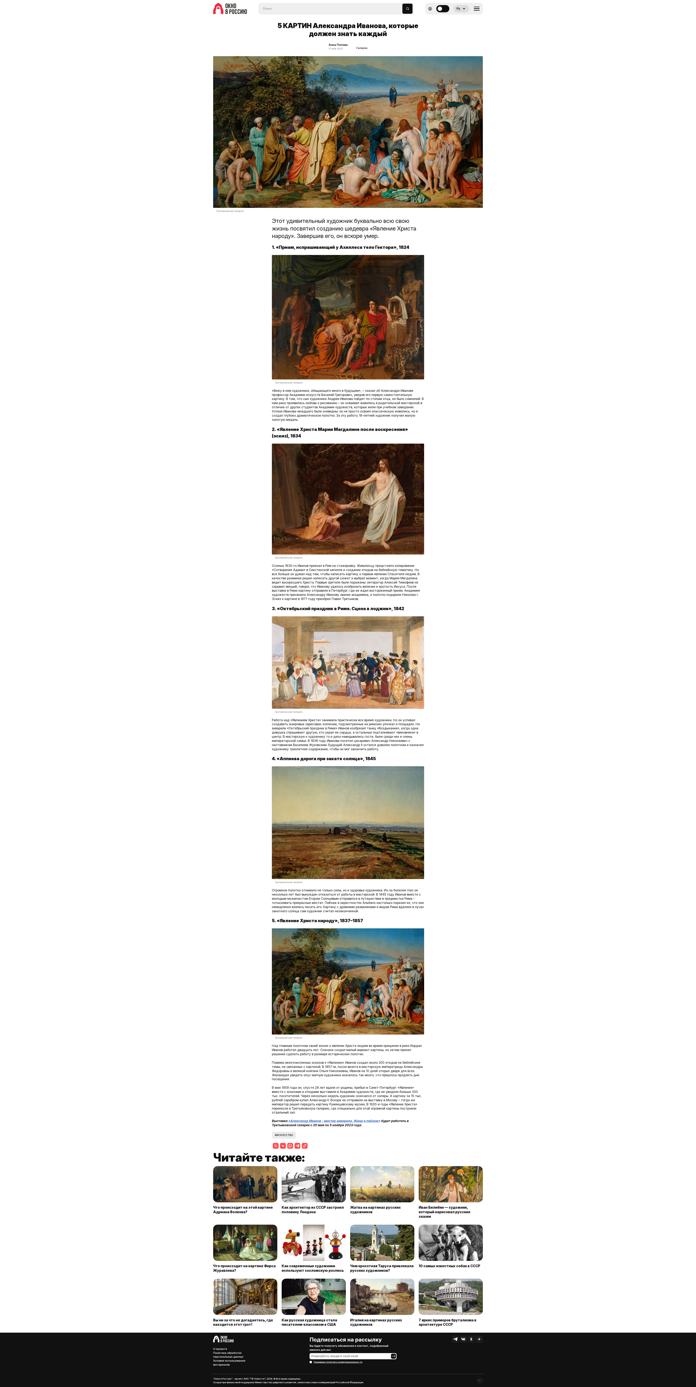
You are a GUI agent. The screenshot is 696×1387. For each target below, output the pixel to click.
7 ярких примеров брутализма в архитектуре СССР (447, 1322)
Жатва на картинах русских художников (375, 1209)
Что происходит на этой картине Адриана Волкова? (243, 1209)
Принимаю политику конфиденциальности (338, 1362)
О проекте (220, 1348)
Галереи (361, 47)
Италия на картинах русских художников (376, 1322)
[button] (399, 7)
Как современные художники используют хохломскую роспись (313, 1268)
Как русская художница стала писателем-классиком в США (309, 1322)
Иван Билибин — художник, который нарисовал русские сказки (444, 1212)
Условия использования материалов (229, 1362)
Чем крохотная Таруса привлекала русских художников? (382, 1268)
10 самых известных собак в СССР (449, 1266)
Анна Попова (338, 45)
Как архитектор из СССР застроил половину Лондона (313, 1209)
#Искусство (284, 1135)
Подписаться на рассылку (346, 1339)
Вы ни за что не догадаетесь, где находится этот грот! (243, 1322)
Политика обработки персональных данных (228, 1354)
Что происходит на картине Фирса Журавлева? (244, 1268)
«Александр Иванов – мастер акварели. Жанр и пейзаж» (334, 1121)
